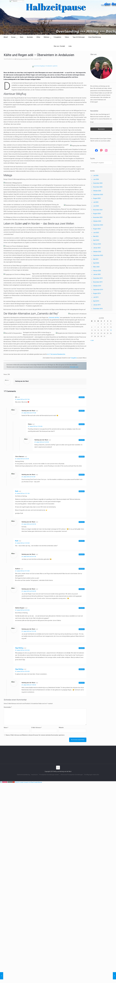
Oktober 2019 (97, 286)
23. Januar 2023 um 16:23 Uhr (41, 442)
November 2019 (97, 282)
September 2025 (98, 194)
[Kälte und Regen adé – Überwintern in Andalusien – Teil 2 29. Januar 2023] (114, 975)
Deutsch (15, 1)
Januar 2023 (97, 247)
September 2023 (98, 225)
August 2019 (97, 293)
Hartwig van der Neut (22, 59)
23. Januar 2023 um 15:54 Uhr (35, 426)
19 (111, 330)
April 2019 (96, 301)
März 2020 (96, 266)
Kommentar (8, 707)
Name (6, 727)
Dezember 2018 (97, 308)
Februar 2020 (97, 270)
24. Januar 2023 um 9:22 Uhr (28, 476)
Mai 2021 (96, 259)
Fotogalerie (73, 358)
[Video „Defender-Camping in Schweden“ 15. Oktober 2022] (1, 975)
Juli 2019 (95, 297)
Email (91, 122)
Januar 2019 (97, 305)
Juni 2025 (96, 206)
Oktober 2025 (97, 190)
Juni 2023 (96, 232)
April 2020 (96, 263)
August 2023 (97, 228)
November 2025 (97, 187)
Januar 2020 (97, 274)
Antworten (81, 397)
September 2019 (98, 289)
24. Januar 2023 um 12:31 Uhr (22, 493)
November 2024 (97, 209)
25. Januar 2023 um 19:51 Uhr (29, 631)
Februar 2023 (97, 244)
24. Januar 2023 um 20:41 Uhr (29, 556)
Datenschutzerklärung (23, 774)
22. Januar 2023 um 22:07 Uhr (22, 399)
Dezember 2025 (97, 183)
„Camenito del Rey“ (53, 317)
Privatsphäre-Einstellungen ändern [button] (49, 774)
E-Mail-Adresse (36, 727)
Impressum (34, 774)
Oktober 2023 (97, 221)
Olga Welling (19, 648)
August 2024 (97, 213)
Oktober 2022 (97, 251)
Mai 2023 (96, 236)
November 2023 (97, 217)
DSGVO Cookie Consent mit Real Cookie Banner (28, 782)
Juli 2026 (95, 175)
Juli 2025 (95, 202)
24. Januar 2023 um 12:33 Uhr (22, 543)
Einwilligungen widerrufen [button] (91, 774)
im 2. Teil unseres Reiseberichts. (56, 354)
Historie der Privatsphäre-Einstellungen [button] (72, 774)
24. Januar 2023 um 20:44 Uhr (29, 591)
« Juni (92, 340)
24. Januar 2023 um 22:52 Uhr (22, 610)
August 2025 (97, 198)
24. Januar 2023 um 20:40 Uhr (29, 524)
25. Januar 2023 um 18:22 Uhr (22, 650)
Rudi (16, 491)
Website (61, 727)
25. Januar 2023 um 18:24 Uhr (22, 671)
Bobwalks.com (74, 367)
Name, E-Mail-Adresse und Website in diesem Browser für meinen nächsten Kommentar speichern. (35, 735)
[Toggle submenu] (13, 42)
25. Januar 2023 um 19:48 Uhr (29, 685)
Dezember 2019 (97, 278)
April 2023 (96, 240)
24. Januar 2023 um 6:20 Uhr (22, 458)
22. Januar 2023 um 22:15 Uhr (29, 413)
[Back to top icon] (58, 767)
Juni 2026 (96, 179)
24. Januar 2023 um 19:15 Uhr (22, 571)
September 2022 (98, 255)
